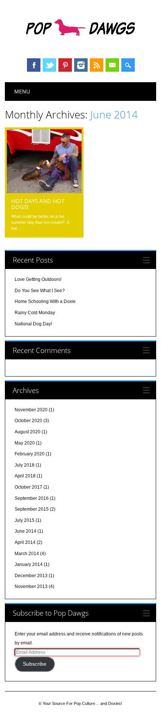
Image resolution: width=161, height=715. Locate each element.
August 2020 (27, 431)
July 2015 (24, 520)
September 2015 (32, 509)
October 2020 (28, 420)
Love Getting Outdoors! (38, 279)
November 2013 (31, 586)
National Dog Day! (33, 323)
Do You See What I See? (40, 290)
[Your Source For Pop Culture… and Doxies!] (80, 44)
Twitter (49, 65)
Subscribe (34, 664)
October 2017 (28, 487)
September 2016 (32, 498)
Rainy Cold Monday (35, 312)
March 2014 (27, 553)
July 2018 (24, 465)
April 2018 (25, 476)
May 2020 (25, 443)
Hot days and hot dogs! (37, 204)
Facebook (33, 65)
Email (112, 65)
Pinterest (65, 65)
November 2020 (31, 409)
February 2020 (30, 453)
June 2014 (25, 531)
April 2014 (25, 542)
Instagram (81, 65)
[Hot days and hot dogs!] (44, 191)
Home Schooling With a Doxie (45, 301)
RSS (96, 65)
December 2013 (31, 575)
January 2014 (29, 564)
